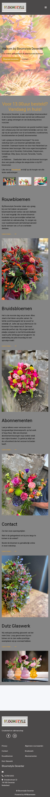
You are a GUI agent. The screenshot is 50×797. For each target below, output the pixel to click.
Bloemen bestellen (11, 59)
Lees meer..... (7, 234)
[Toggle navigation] (45, 7)
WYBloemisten (29, 795)
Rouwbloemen (7, 756)
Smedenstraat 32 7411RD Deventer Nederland (9, 782)
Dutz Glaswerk (7, 761)
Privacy (4, 746)
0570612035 (9, 776)
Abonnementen (31, 756)
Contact (25, 59)
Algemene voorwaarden (34, 746)
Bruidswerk (29, 751)
